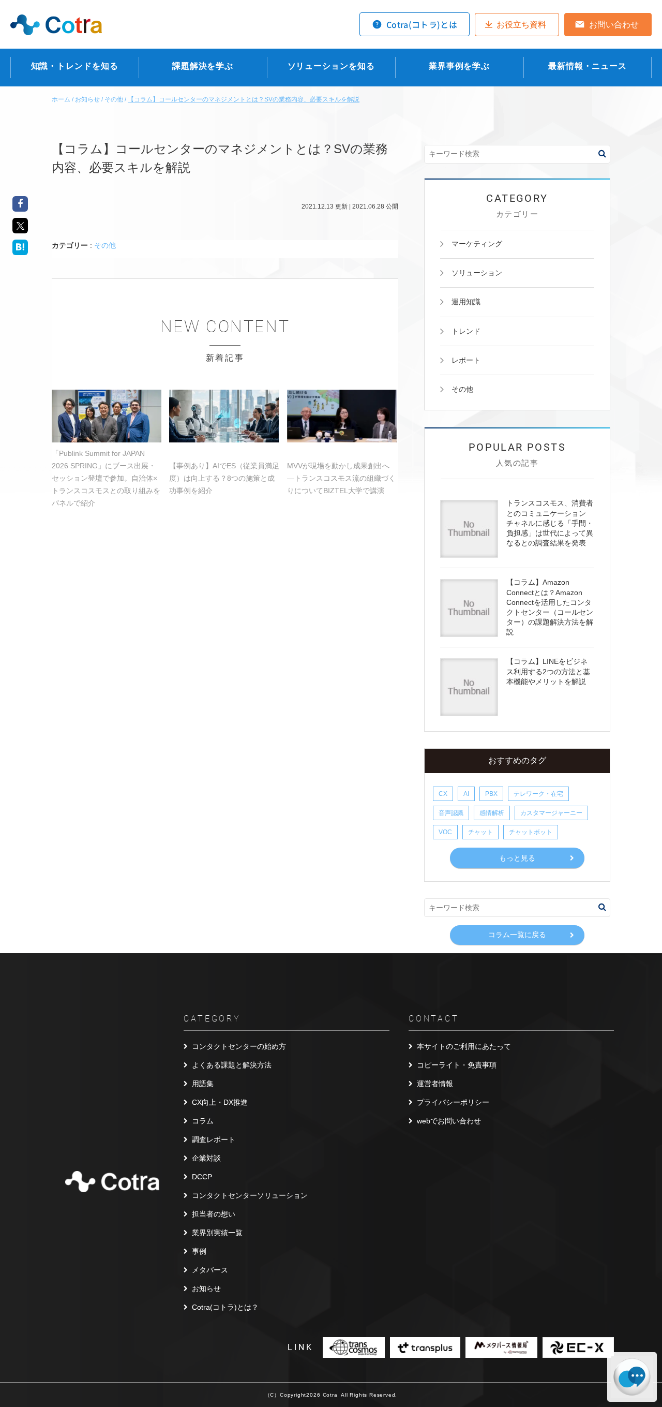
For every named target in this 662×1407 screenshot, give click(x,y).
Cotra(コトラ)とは (421, 24)
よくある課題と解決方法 (232, 1065)
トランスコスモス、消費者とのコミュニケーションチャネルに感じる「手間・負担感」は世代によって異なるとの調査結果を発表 (549, 523)
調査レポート (213, 1139)
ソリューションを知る (331, 66)
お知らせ (206, 1288)
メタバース (210, 1270)
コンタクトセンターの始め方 (239, 1046)
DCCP (202, 1177)
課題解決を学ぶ (202, 66)
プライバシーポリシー (453, 1102)
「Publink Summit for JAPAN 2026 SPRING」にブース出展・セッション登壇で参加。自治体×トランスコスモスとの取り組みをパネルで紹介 (106, 478)
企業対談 (206, 1158)
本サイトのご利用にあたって (464, 1046)
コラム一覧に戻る (517, 934)
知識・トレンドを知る (74, 66)
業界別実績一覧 (217, 1232)
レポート (466, 360)
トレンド (466, 331)
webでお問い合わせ (449, 1121)
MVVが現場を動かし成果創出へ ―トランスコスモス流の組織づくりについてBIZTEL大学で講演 (341, 478)
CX (443, 793)
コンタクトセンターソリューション (250, 1195)
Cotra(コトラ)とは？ (225, 1307)
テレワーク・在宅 (538, 793)
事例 (199, 1251)
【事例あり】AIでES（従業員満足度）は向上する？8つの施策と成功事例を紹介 (224, 478)
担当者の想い (213, 1214)
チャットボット (530, 832)
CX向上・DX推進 (220, 1102)
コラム (203, 1121)
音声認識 (451, 813)
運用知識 (466, 302)
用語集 (203, 1083)
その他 (105, 245)
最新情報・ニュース (587, 66)
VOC (445, 832)
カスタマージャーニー (551, 813)
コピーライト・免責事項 (456, 1065)
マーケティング (477, 244)
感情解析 (491, 813)
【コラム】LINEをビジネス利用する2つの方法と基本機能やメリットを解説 (548, 671)
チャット (480, 832)
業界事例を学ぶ (459, 66)
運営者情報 (435, 1083)
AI (466, 793)
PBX (491, 793)
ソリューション (477, 273)
